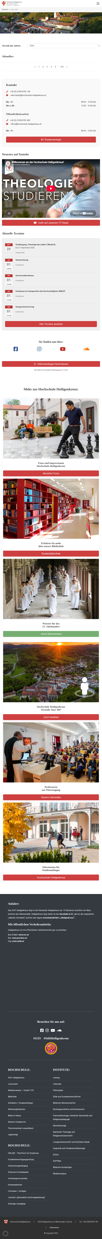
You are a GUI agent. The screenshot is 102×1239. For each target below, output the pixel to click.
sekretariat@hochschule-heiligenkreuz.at (28, 95)
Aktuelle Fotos (51, 473)
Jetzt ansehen (51, 717)
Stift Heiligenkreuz (16, 1077)
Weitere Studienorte (17, 1122)
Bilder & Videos (14, 1115)
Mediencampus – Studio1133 (21, 1090)
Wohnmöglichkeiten (16, 1109)
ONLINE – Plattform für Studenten (23, 1153)
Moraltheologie (59, 1125)
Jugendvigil (13, 1134)
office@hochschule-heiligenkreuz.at (26, 124)
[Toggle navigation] (98, 3)
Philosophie (58, 1090)
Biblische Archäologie (62, 1167)
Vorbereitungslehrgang (18, 1166)
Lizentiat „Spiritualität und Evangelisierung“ (26, 1197)
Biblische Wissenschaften (64, 1103)
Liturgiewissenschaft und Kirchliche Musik (71, 1142)
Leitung (56, 1077)
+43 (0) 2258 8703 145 (20, 91)
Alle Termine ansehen (51, 324)
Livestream (13, 1084)
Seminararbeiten (15, 1185)
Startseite (5, 9)
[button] (5, 1233)
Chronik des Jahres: (11, 46)
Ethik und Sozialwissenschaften (67, 1096)
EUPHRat (57, 1161)
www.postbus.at (19, 938)
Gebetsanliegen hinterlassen (52, 363)
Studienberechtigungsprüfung (21, 1159)
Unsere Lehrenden (51, 797)
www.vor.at (24, 935)
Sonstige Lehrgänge (17, 1204)
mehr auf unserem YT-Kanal (53, 222)
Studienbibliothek (51, 553)
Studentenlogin (52, 139)
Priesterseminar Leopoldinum (20, 1128)
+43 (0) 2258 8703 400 (20, 120)
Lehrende (57, 1084)
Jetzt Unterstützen (51, 633)
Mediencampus (59, 1173)
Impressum (54, 1227)
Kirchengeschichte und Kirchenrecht (69, 1109)
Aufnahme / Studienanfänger (20, 1103)
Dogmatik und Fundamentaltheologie (69, 1148)
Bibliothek (12, 1096)
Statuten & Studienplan (18, 1172)
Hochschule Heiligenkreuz (51, 877)
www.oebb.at (18, 941)
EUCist (56, 1154)
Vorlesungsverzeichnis (17, 1178)
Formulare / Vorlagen (17, 1191)
